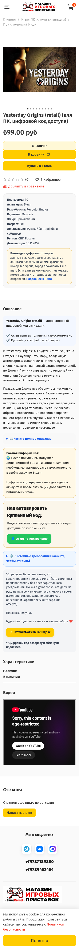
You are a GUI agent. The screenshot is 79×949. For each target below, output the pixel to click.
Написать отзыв (19, 813)
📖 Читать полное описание (30, 439)
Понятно (39, 940)
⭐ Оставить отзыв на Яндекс (30, 632)
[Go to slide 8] (48, 108)
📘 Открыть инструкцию (29, 539)
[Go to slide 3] (33, 108)
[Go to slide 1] (27, 108)
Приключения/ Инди (19, 24)
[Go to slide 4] (36, 108)
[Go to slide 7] (45, 108)
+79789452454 (39, 869)
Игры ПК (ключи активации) (43, 19)
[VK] (40, 849)
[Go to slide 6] (42, 108)
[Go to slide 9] (51, 108)
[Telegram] (26, 849)
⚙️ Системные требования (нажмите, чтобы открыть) (35, 558)
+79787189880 (39, 861)
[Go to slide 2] (30, 108)
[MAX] (53, 849)
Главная (9, 19)
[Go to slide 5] (39, 108)
